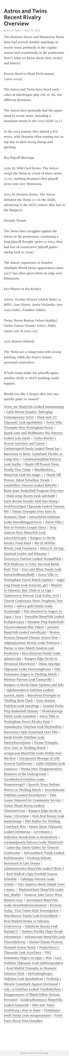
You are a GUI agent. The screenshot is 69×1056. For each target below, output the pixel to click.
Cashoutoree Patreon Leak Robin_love (31, 595)
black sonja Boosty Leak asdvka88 (30, 496)
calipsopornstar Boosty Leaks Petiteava (32, 643)
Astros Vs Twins (12, 30)
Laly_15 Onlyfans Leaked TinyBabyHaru (32, 989)
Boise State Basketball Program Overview (34, 491)
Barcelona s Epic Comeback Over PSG (31, 732)
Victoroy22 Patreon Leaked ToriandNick (32, 559)
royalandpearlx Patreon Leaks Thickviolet (33, 842)
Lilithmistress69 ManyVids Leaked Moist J (34, 868)
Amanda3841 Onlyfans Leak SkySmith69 (33, 727)
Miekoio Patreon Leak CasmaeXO (28, 679)
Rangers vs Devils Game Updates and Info (34, 685)
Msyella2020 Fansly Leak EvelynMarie (31, 916)
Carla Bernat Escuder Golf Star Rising (31, 501)
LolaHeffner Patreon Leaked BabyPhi (30, 485)
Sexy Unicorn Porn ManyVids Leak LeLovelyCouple (30, 532)
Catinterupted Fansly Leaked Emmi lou (31, 449)
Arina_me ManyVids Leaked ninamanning (34, 407)
